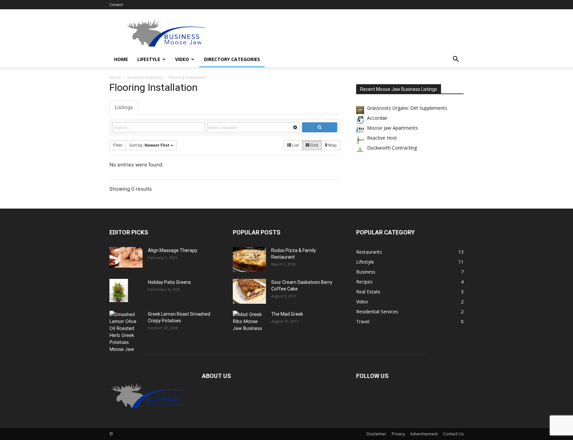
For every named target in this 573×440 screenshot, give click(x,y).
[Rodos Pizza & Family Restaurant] (249, 259)
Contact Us (453, 434)
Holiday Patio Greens (169, 282)
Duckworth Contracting (392, 148)
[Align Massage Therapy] (126, 257)
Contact (116, 4)
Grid (313, 145)
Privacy (398, 434)
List (295, 145)
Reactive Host (382, 138)
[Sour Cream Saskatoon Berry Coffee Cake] (249, 291)
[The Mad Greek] (249, 322)
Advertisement (424, 434)
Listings (124, 107)
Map (332, 145)
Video (182, 59)
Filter (117, 145)
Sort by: (149, 145)
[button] (456, 60)
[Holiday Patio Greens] (118, 290)
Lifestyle (148, 59)
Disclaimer (376, 434)
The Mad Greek (287, 314)
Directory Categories (232, 59)
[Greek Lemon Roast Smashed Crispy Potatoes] (126, 331)
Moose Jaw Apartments (392, 128)
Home (121, 59)
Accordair (377, 118)
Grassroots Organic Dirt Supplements (407, 108)
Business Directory (144, 77)
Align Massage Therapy (172, 250)
